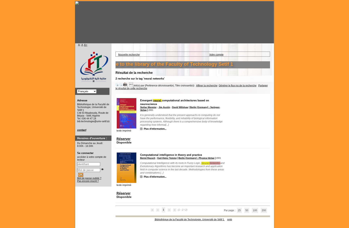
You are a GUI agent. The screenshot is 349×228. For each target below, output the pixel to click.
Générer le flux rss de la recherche (237, 85)
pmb (229, 219)
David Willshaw (180, 107)
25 (239, 210)
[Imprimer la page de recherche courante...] (125, 85)
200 (264, 210)
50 (246, 210)
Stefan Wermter (148, 107)
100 (255, 210)
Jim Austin (164, 107)
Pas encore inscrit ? (88, 181)
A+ (85, 45)
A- (79, 44)
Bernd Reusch (147, 158)
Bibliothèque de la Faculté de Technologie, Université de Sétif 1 (190, 219)
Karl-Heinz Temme (167, 158)
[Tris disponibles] (131, 85)
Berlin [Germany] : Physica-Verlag (196, 158)
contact (81, 129)
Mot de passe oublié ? (89, 178)
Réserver (123, 139)
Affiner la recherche (207, 85)
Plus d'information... (155, 128)
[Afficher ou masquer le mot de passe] (102, 169)
